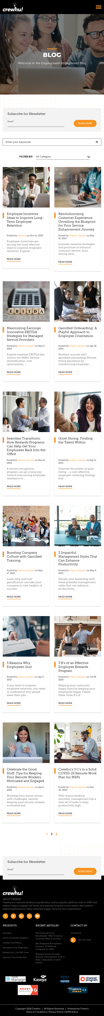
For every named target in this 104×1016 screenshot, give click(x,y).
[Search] (97, 142)
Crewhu (84, 1009)
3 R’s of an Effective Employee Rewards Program (73, 667)
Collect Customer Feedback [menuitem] (15, 938)
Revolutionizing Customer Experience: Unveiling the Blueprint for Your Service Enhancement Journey (76, 222)
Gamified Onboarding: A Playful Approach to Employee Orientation (77, 332)
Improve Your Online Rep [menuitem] (15, 957)
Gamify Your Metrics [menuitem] (12, 943)
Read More (14, 259)
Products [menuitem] (10, 925)
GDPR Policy (71, 1012)
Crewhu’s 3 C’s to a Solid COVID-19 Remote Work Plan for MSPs (77, 773)
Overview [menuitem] (7, 933)
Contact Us (78, 925)
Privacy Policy (56, 1012)
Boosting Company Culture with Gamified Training (24, 556)
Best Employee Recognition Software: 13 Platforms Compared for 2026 (48, 946)
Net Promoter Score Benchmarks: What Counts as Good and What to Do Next (49, 936)
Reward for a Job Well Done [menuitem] (16, 953)
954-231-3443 (85, 940)
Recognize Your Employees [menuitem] (15, 948)
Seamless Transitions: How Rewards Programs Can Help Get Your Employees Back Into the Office (26, 446)
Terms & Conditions (36, 1012)
